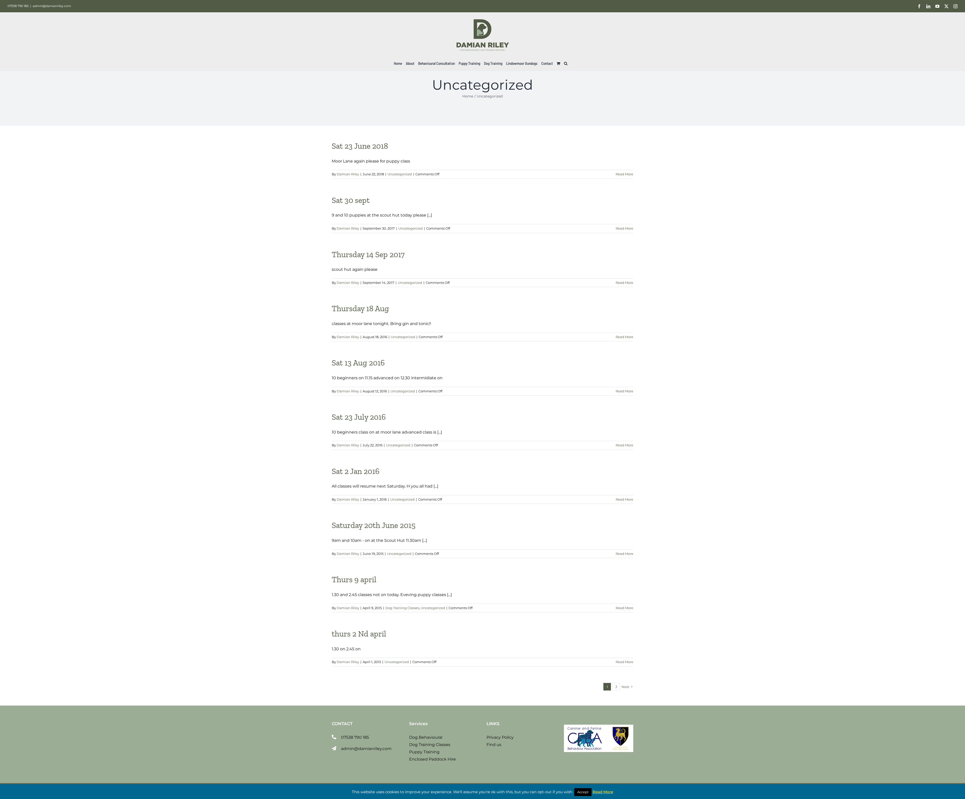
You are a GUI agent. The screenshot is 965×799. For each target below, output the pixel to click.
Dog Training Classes (402, 608)
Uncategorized (400, 174)
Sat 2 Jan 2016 (355, 471)
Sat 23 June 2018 (360, 146)
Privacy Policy (500, 737)
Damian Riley (348, 174)
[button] (565, 63)
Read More (624, 174)
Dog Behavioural (425, 737)
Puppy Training (424, 752)
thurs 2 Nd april (359, 633)
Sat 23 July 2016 (359, 417)
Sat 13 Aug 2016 (358, 362)
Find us (494, 744)
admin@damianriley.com (52, 6)
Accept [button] (583, 792)
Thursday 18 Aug (360, 308)
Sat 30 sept (351, 200)
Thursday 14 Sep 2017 (368, 254)
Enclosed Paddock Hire (432, 759)
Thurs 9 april (354, 579)
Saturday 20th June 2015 (373, 525)
